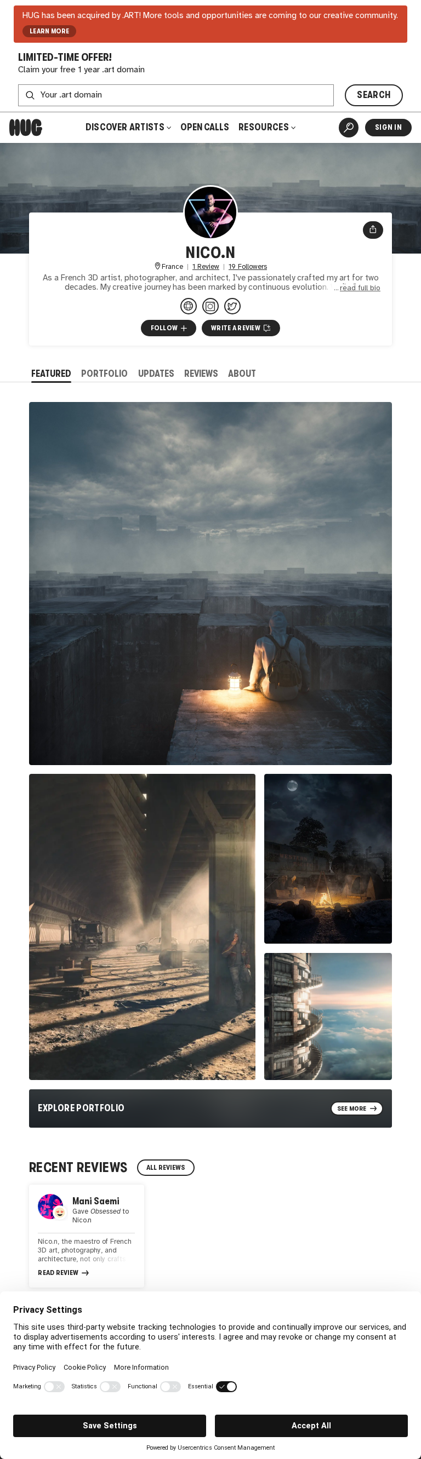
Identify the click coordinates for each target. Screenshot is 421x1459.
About (242, 374)
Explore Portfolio (81, 1108)
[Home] (25, 127)
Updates (156, 374)
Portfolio (104, 374)
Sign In (388, 127)
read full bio (360, 288)
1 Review (205, 267)
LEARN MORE (50, 31)
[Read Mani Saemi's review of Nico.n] (86, 1236)
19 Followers (248, 267)
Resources (264, 127)
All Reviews (165, 1167)
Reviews (201, 374)
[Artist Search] (349, 127)
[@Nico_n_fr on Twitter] (232, 306)
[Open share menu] (373, 230)
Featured (51, 374)
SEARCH (373, 95)
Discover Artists (125, 127)
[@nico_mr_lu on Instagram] (210, 306)
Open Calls (204, 127)
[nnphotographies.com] (188, 306)
